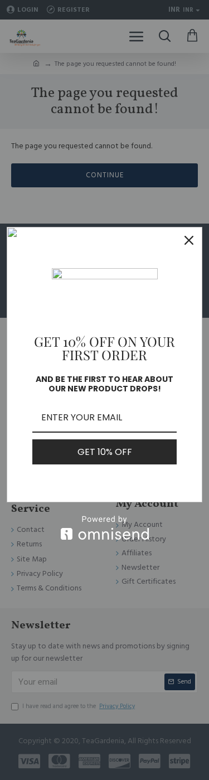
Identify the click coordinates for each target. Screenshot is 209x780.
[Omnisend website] (104, 527)
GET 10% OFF (104, 451)
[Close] (189, 240)
